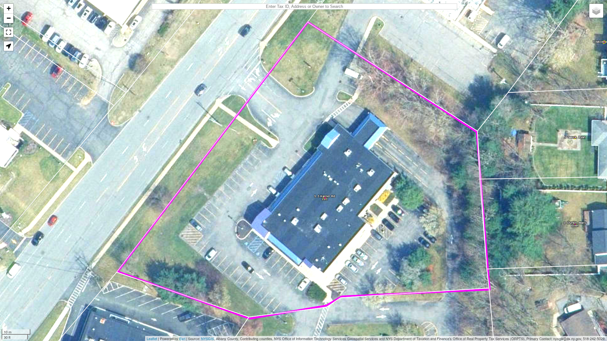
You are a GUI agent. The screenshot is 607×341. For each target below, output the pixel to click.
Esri (182, 338)
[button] (8, 46)
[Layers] (596, 11)
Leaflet (152, 338)
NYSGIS (207, 338)
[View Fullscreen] (8, 32)
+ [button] (9, 8)
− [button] (9, 18)
